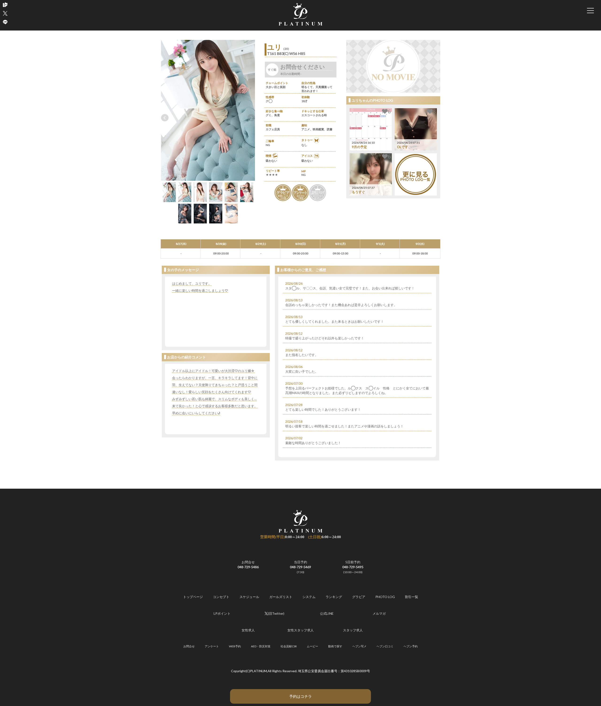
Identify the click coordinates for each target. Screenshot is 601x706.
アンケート (212, 646)
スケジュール (249, 597)
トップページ (193, 597)
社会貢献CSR (289, 646)
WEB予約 (235, 646)
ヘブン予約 (411, 646)
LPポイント (222, 613)
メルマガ (379, 613)
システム (309, 597)
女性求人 (248, 630)
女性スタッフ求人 (300, 630)
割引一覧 (411, 597)
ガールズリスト (280, 597)
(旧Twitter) (276, 613)
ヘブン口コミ (385, 646)
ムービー (312, 646)
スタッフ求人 (353, 630)
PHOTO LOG (385, 597)
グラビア (358, 597)
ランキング (334, 597)
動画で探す (335, 646)
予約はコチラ (300, 696)
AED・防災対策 (260, 646)
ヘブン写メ (359, 646)
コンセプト (221, 597)
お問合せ (189, 646)
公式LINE (327, 613)
